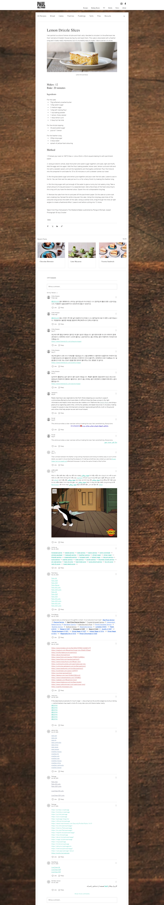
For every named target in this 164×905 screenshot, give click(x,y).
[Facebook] (125, 3)
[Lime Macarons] (82, 250)
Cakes (61, 16)
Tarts (91, 16)
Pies (99, 16)
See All (125, 239)
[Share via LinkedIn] (57, 226)
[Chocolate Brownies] (51, 250)
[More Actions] (116, 297)
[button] (124, 16)
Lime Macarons (76, 261)
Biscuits (108, 16)
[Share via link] (62, 226)
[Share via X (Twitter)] (52, 226)
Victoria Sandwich (107, 261)
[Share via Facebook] (48, 226)
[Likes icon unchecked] (52, 308)
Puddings (82, 16)
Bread (52, 16)
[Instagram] (121, 3)
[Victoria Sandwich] (113, 250)
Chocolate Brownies (47, 261)
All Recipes (41, 16)
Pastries (70, 16)
